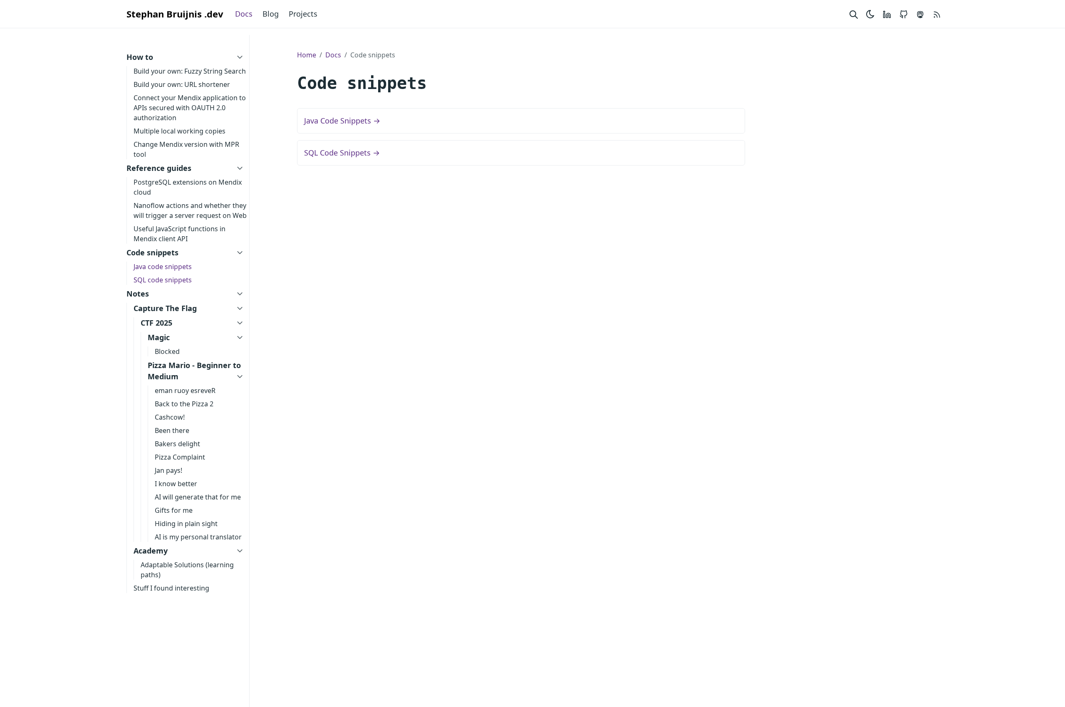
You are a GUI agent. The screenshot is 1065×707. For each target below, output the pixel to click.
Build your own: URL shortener (182, 84)
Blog (271, 14)
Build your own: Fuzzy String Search (190, 71)
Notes (137, 294)
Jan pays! (168, 470)
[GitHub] (903, 14)
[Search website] (853, 14)
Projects (303, 14)
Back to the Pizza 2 (184, 403)
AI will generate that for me (198, 497)
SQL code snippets (163, 279)
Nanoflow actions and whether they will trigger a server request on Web (190, 210)
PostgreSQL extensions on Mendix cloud (188, 187)
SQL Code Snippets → (342, 153)
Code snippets (152, 252)
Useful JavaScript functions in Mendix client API (179, 233)
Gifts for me (174, 510)
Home (306, 54)
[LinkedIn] (887, 14)
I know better (176, 483)
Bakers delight (177, 443)
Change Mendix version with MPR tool (186, 149)
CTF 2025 (156, 323)
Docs (244, 14)
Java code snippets (163, 266)
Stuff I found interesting (171, 588)
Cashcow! (170, 417)
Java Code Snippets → (342, 121)
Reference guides (158, 168)
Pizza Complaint (180, 457)
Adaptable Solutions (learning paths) (187, 569)
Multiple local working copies (179, 131)
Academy (151, 551)
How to (139, 57)
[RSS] (937, 14)
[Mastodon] (920, 14)
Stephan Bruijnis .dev (174, 13)
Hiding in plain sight (186, 523)
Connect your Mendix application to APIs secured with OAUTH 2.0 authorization (190, 107)
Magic (159, 337)
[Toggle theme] (870, 14)
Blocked (167, 351)
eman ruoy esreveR (185, 390)
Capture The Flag (165, 308)
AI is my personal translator (198, 536)
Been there (172, 430)
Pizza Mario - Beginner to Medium (194, 370)
